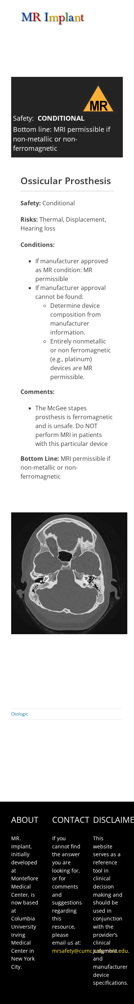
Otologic (19, 714)
